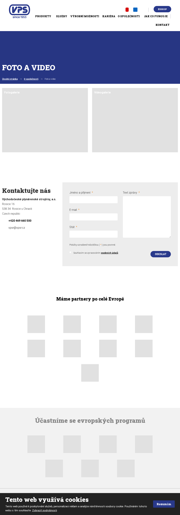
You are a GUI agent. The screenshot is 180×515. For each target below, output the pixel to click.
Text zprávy (131, 192)
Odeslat (160, 254)
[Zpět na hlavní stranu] (19, 11)
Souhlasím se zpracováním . (96, 253)
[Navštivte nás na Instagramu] (143, 9)
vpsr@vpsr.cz (16, 227)
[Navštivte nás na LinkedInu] (135, 9)
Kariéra (108, 16)
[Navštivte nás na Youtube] (127, 9)
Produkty (43, 16)
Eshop (162, 9)
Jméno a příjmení (81, 192)
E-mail (74, 209)
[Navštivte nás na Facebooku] (119, 9)
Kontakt (162, 25)
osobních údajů (109, 253)
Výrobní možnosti (84, 16)
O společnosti (129, 16)
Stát (73, 227)
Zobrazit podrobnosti (44, 510)
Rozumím (164, 504)
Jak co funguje (156, 16)
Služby (61, 16)
